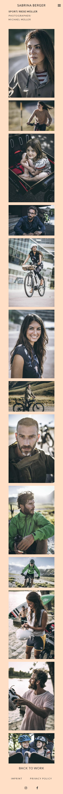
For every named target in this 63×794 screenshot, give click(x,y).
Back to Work (31, 768)
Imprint (16, 778)
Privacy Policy (41, 778)
